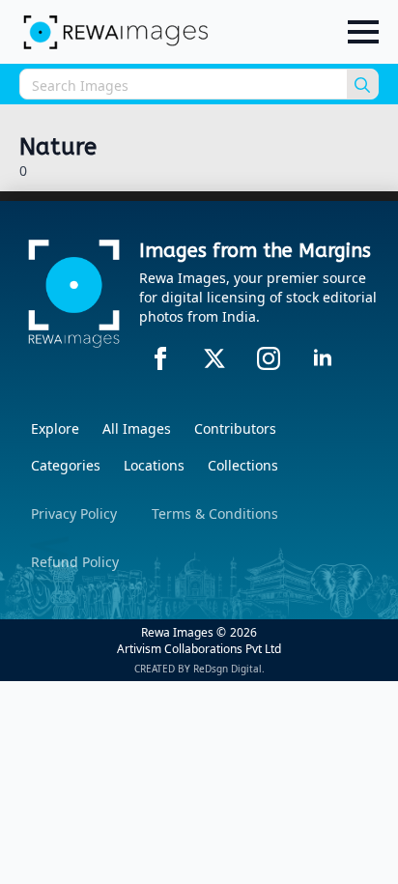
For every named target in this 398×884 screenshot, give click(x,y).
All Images (136, 428)
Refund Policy (75, 562)
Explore (55, 428)
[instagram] (268, 358)
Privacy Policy (74, 513)
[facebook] (160, 358)
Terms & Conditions (215, 513)
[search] (362, 85)
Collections (243, 465)
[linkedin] (322, 358)
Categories (65, 465)
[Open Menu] (363, 31)
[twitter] (214, 358)
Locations (154, 465)
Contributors (235, 428)
